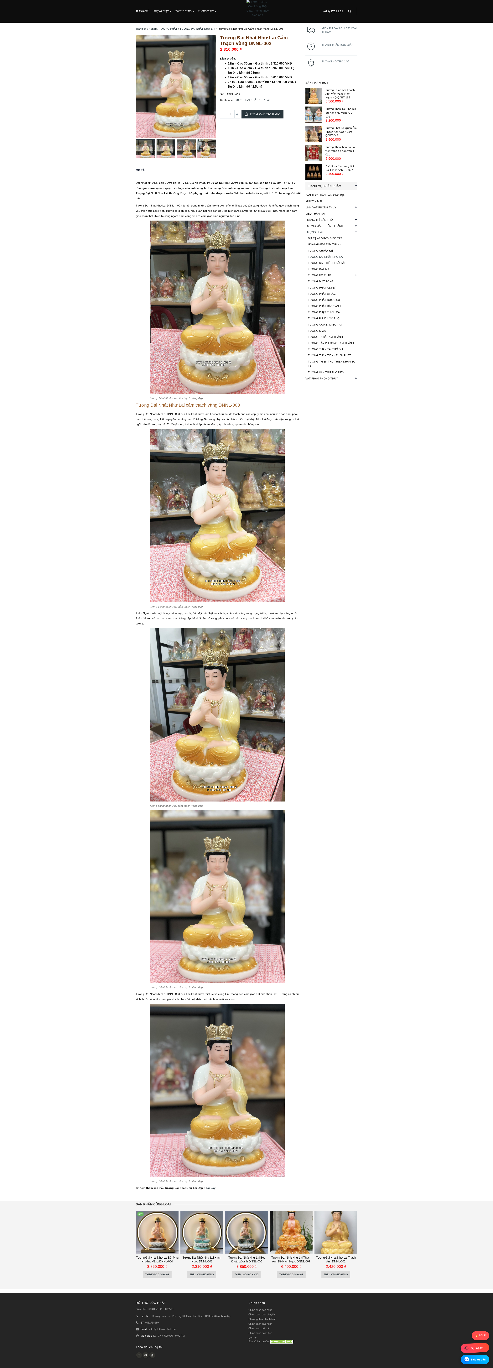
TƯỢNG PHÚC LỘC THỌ (324, 318)
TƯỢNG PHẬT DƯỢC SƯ (324, 299)
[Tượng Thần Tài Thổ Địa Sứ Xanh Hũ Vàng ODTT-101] (313, 115)
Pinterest (145, 1355)
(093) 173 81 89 (333, 11)
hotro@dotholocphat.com (162, 1329)
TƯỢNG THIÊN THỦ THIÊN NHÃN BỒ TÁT (331, 364)
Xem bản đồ (222, 1316)
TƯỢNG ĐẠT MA (318, 269)
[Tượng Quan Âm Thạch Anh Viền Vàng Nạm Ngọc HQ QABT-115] (313, 96)
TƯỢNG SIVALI (317, 330)
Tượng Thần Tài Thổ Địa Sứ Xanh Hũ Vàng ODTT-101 (341, 112)
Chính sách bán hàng (260, 1310)
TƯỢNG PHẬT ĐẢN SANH (324, 306)
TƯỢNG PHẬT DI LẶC (322, 293)
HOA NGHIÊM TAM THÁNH (324, 244)
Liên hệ (252, 1337)
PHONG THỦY (206, 11)
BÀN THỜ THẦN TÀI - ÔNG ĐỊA (325, 195)
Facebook (139, 1355)
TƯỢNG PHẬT (161, 11)
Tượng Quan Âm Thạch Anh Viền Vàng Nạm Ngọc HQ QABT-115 (340, 93)
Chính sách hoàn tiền (260, 1333)
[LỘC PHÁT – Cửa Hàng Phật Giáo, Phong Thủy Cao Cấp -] (257, 8)
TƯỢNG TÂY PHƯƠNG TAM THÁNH (331, 343)
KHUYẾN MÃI (313, 201)
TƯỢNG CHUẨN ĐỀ (320, 250)
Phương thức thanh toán (262, 1319)
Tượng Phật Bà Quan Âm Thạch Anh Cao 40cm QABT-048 (341, 131)
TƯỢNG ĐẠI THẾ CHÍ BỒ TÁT (327, 262)
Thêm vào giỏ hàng (265, 114)
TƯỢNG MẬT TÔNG (321, 281)
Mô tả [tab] (140, 170)
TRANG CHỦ (142, 11)
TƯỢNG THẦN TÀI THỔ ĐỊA (325, 349)
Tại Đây (210, 1187)
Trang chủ (142, 28)
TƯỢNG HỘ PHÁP (319, 275)
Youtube (152, 1355)
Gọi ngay (477, 1348)
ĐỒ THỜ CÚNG (183, 11)
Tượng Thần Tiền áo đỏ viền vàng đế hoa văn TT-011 (341, 150)
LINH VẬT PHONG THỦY (320, 207)
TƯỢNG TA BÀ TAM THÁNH (325, 336)
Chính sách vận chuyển (261, 1314)
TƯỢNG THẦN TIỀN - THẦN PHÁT (329, 355)
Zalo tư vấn (478, 1359)
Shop (153, 28)
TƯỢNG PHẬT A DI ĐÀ (322, 287)
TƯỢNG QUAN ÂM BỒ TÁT (325, 324)
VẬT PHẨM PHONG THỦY (321, 378)
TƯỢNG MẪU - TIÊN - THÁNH (324, 225)
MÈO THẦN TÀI (315, 213)
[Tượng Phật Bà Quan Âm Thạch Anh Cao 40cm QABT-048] (313, 134)
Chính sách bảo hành (260, 1324)
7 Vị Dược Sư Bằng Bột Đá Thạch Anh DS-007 (339, 167)
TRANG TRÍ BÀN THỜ (319, 219)
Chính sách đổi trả (258, 1328)
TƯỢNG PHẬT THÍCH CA (324, 312)
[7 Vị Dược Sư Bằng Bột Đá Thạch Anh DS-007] (313, 172)
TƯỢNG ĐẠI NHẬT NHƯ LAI (197, 28)
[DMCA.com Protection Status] (282, 1341)
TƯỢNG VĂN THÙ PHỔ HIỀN (326, 372)
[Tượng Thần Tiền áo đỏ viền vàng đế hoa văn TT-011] (313, 153)
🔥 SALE (480, 1335)
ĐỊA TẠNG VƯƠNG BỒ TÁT (325, 238)
